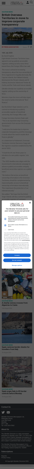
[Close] (30, 202)
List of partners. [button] (26, 240)
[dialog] (17, 234)
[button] (17, 229)
